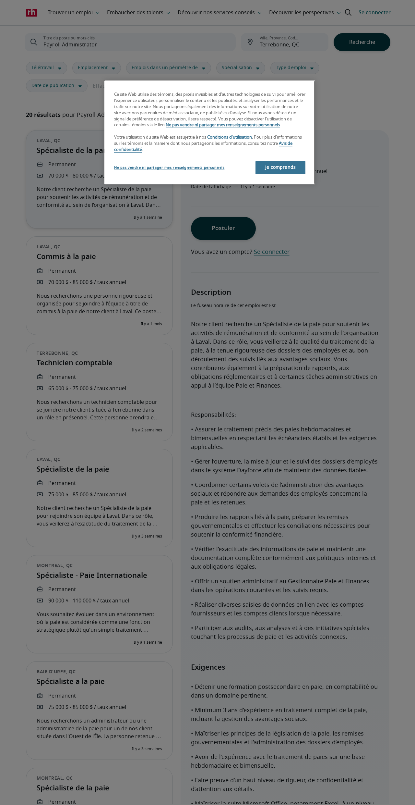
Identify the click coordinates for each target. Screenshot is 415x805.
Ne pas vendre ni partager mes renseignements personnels (223, 125)
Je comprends (280, 167)
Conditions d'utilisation (229, 137)
